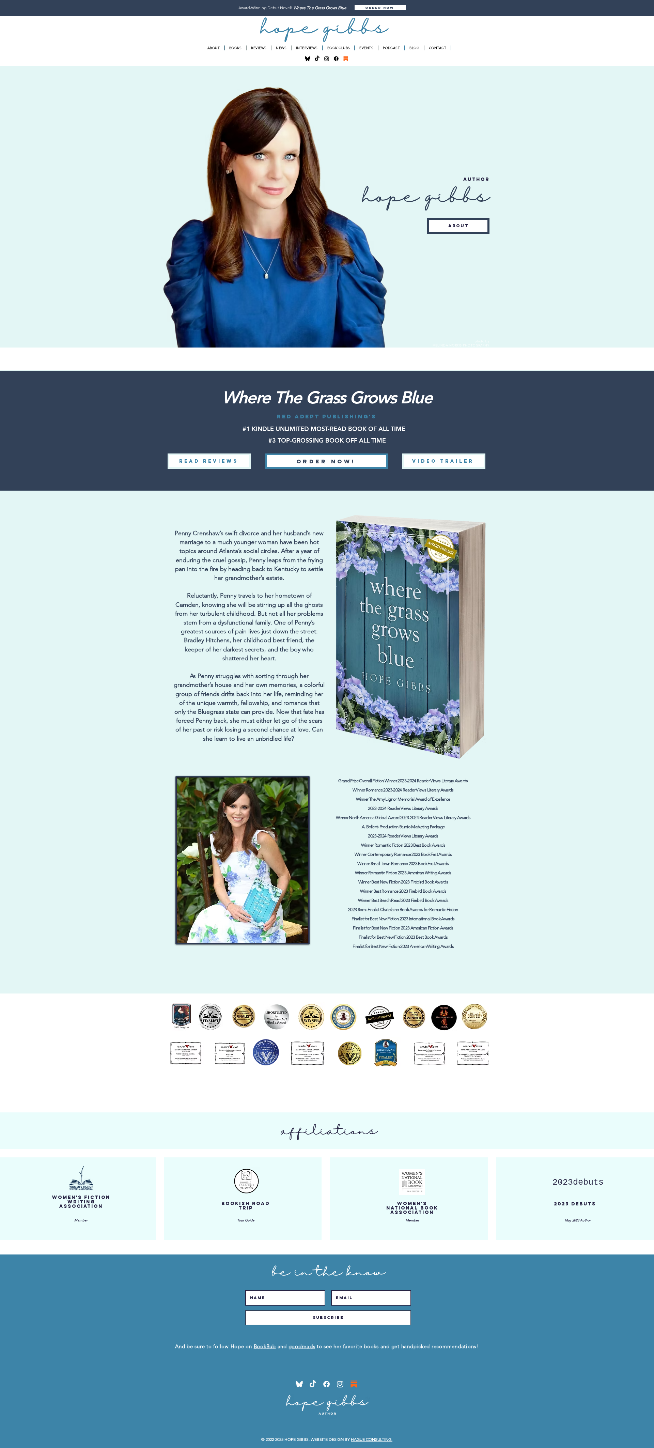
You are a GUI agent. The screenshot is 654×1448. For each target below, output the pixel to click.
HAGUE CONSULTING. (371, 1439)
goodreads (302, 1346)
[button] (380, 7)
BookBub (265, 1346)
